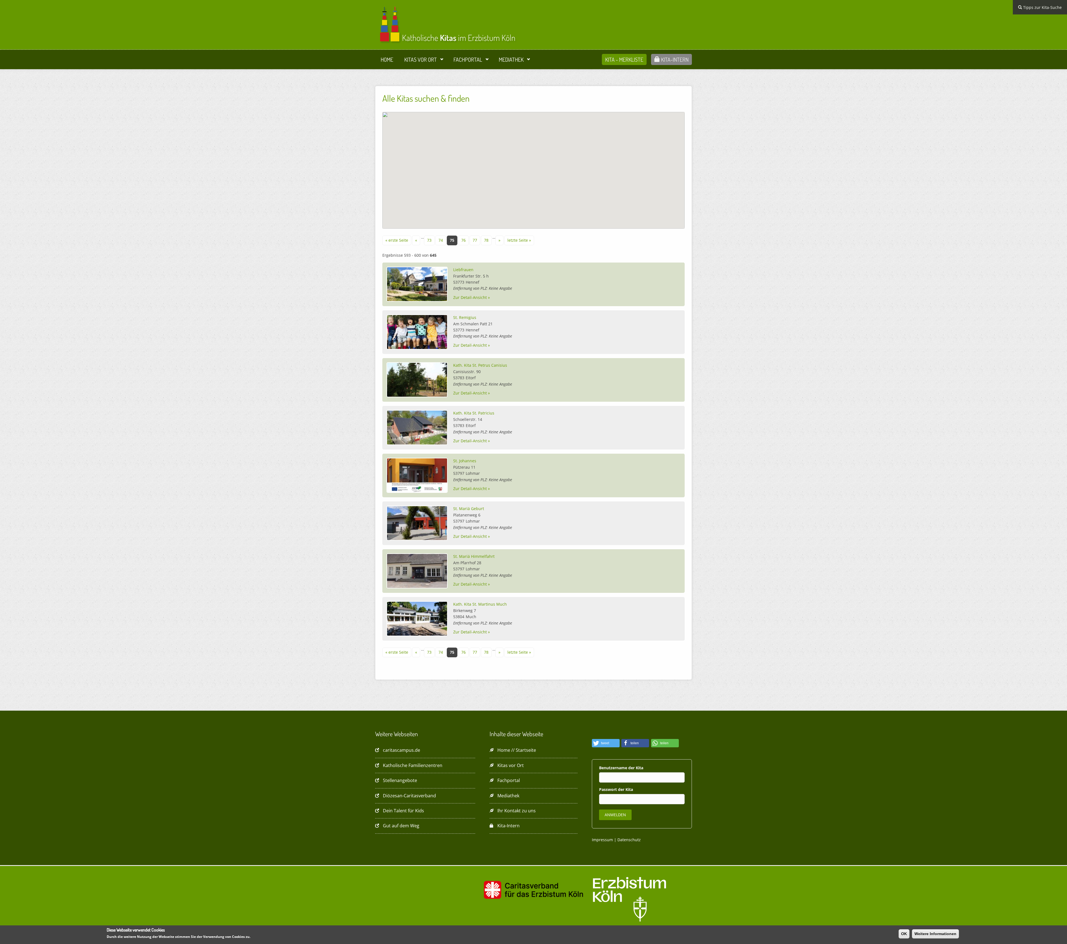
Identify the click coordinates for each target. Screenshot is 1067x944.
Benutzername (613, 767)
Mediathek (511, 59)
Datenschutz (629, 839)
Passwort (608, 789)
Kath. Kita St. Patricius (473, 413)
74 (440, 240)
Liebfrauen (463, 269)
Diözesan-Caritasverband (409, 796)
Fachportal (467, 59)
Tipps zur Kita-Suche (1042, 7)
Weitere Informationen (935, 933)
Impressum (602, 839)
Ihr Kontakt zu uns (516, 811)
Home (387, 59)
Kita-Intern (674, 59)
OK (904, 933)
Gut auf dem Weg (401, 826)
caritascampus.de (401, 750)
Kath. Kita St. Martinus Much (480, 604)
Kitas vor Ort (420, 59)
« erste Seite (396, 240)
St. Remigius (464, 317)
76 (463, 240)
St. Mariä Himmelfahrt (474, 556)
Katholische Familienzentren (412, 765)
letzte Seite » (519, 240)
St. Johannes (464, 460)
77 (475, 240)
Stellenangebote (400, 780)
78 (486, 240)
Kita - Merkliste (624, 59)
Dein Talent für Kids (403, 811)
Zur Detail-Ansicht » (471, 297)
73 (429, 240)
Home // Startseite (516, 750)
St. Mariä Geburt (468, 508)
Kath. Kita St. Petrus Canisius (480, 365)
